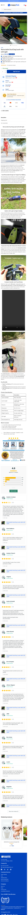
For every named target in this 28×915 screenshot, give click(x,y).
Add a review (13, 491)
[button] (24, 5)
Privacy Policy (3, 889)
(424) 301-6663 (5, 865)
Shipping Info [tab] (4, 120)
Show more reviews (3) (13, 811)
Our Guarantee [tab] (4, 123)
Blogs (2, 887)
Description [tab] (3, 117)
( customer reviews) (11, 65)
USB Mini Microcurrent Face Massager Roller (11, 841)
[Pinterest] (10, 869)
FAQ (2, 876)
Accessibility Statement (5, 891)
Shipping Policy (4, 877)
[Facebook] (1, 869)
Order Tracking (4, 874)
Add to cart (16, 71)
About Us (3, 886)
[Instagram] (4, 869)
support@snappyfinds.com (7, 867)
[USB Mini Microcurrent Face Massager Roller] (11, 829)
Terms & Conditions (5, 880)
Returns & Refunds (4, 879)
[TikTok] (7, 869)
